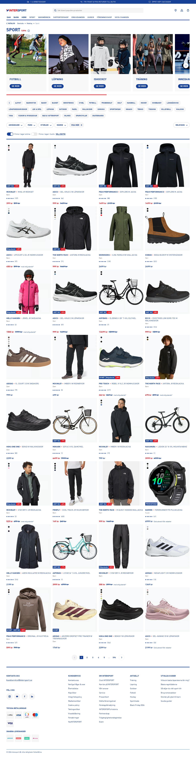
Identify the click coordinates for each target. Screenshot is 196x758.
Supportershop (61, 17)
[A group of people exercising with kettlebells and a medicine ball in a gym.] (153, 54)
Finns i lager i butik (47, 134)
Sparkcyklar (81, 116)
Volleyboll (166, 109)
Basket (55, 103)
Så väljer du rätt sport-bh (171, 688)
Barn (16, 17)
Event (101, 722)
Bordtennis (68, 103)
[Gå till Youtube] (17, 696)
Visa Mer (75, 125)
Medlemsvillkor (74, 701)
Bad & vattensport (50, 116)
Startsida (20, 23)
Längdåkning (172, 103)
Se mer (15, 86)
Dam (9, 17)
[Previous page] (74, 657)
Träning (152, 109)
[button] (185, 65)
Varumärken (44, 17)
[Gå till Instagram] (10, 696)
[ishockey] (111, 54)
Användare (14, 125)
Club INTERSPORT (106, 680)
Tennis (140, 109)
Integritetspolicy (75, 697)
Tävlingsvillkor (74, 709)
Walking (180, 109)
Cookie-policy (73, 705)
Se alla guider (166, 701)
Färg (30, 125)
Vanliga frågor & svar (76, 684)
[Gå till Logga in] (181, 10)
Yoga (11, 116)
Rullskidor (87, 109)
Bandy (44, 103)
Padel (74, 109)
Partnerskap (104, 713)
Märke (60, 125)
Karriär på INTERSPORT (109, 684)
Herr (24, 17)
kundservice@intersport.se (19, 680)
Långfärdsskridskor (18, 109)
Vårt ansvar (103, 688)
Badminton (31, 103)
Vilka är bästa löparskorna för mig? (175, 680)
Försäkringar (73, 718)
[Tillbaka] (9, 103)
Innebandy (156, 103)
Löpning (50, 109)
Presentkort (104, 697)
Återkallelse (73, 688)
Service (102, 693)
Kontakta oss (73, 680)
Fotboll (92, 103)
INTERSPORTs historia (108, 709)
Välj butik (60, 134)
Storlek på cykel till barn (171, 697)
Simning (101, 109)
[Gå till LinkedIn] (32, 696)
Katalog (11, 23)
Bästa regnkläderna (169, 684)
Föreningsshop (104, 17)
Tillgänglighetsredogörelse (110, 718)
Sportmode (134, 701)
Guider (90, 17)
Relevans (180, 125)
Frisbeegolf (107, 103)
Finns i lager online (22, 134)
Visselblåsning (74, 713)
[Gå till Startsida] (16, 10)
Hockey (144, 103)
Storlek (45, 125)
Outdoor (63, 109)
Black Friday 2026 (137, 705)
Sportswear (115, 109)
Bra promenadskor (168, 693)
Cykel (81, 103)
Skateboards (98, 116)
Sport (32, 17)
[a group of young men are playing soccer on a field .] (26, 54)
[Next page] (122, 657)
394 (114, 657)
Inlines (67, 116)
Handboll (131, 103)
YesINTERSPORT (75, 722)
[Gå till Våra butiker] (175, 10)
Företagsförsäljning (107, 705)
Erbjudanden (78, 17)
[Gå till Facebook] (25, 696)
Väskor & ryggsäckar (27, 116)
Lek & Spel (36, 109)
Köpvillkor (72, 693)
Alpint (18, 103)
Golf (119, 103)
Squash (129, 109)
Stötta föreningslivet (107, 701)
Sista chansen (122, 17)
